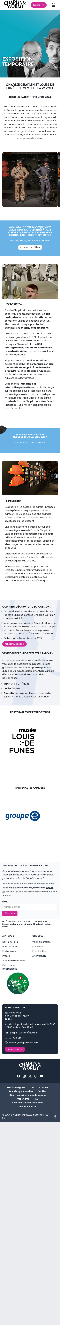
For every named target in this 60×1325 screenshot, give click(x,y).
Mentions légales (16, 1087)
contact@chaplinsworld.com (23, 1042)
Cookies (42, 1091)
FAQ (36, 1098)
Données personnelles (21, 1091)
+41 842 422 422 (17, 1038)
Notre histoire (10, 942)
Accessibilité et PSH (13, 960)
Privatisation (39, 951)
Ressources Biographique (9, 967)
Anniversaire (39, 956)
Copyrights (23, 1098)
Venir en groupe (41, 942)
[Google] (35, 1076)
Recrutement (10, 946)
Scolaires (37, 946)
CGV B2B (43, 1087)
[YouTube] (41, 1076)
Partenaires (9, 951)
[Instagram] (24, 1076)
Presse (6, 956)
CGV (32, 1087)
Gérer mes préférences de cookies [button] (27, 1095)
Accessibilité (26, 1106)
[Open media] (30, 179)
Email (5, 902)
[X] (30, 1076)
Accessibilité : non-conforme (27, 1102)
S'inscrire (10, 913)
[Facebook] (18, 1076)
